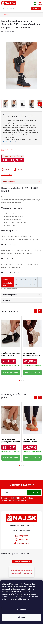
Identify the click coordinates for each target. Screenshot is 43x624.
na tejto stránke (14, 594)
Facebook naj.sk (23, 543)
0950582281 (23, 540)
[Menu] (40, 3)
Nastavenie (21, 609)
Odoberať (34, 492)
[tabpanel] (11, 346)
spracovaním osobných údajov (15, 500)
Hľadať (36, 8)
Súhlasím (21, 617)
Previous (35, 311)
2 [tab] (21, 380)
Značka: (6, 175)
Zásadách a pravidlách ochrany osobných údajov (20, 595)
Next (40, 311)
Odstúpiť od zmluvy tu (22, 562)
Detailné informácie (10, 142)
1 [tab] (19, 380)
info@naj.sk (23, 536)
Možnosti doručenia (12, 150)
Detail (15, 372)
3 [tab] (23, 380)
